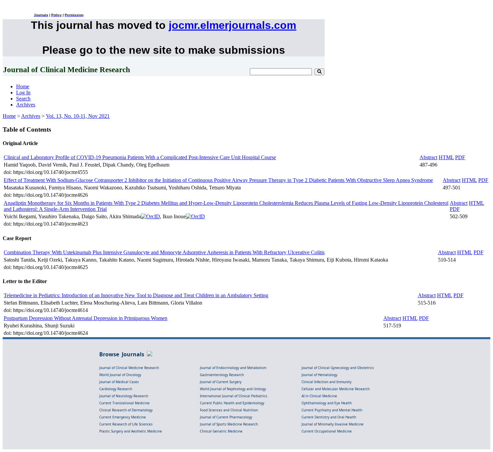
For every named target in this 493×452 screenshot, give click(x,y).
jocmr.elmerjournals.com (232, 25)
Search (23, 98)
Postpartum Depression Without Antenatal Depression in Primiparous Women (85, 318)
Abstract (428, 157)
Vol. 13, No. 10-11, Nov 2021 (78, 116)
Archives (25, 104)
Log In (23, 92)
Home (22, 86)
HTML (446, 157)
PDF (460, 157)
